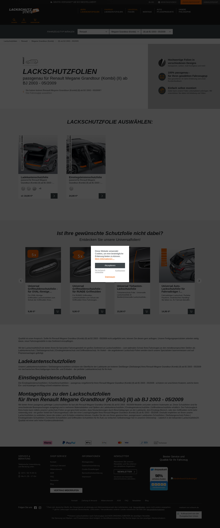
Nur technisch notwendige (100, 271)
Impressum (110, 277)
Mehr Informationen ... (104, 259)
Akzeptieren (110, 265)
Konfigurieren (120, 271)
